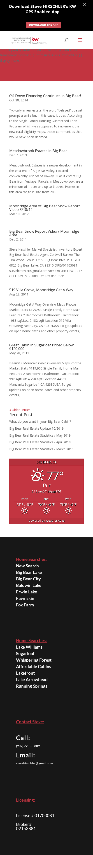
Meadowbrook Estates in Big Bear (38, 150)
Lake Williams (29, 646)
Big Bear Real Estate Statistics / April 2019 (40, 442)
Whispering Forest (33, 660)
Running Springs (31, 686)
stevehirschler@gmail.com (34, 763)
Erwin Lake (26, 591)
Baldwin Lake (28, 585)
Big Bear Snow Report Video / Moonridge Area (44, 233)
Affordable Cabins (33, 666)
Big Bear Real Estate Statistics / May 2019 (40, 435)
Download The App (43, 25)
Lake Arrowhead (32, 679)
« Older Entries (19, 410)
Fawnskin (25, 598)
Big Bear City (28, 578)
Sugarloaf (25, 653)
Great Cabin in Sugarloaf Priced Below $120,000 (41, 347)
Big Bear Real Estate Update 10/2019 (36, 428)
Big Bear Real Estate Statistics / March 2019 (41, 449)
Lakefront (25, 673)
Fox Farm (25, 604)
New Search (27, 565)
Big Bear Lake (29, 572)
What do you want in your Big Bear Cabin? (40, 421)
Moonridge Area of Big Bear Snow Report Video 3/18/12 (44, 207)
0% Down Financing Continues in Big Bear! (45, 95)
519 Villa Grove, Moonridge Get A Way (41, 289)
